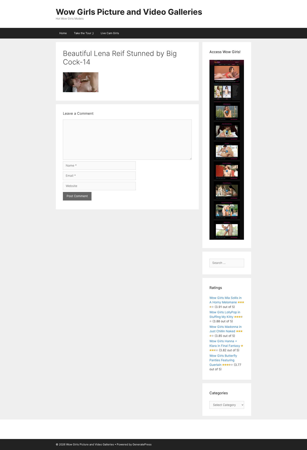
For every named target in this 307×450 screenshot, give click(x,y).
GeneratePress (142, 444)
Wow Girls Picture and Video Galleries (129, 12)
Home (63, 33)
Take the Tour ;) (84, 33)
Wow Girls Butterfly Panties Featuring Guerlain (223, 360)
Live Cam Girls (110, 33)
